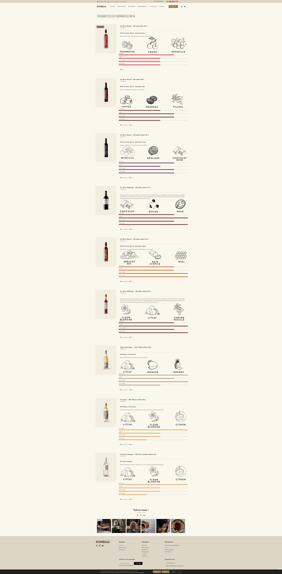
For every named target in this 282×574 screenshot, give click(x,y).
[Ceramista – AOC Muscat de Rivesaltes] (105, 412)
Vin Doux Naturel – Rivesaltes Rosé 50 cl (133, 26)
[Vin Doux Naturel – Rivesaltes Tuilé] (105, 92)
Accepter (157, 571)
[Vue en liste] (133, 16)
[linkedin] (144, 515)
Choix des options (124, 229)
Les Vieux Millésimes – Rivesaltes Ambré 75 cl (135, 187)
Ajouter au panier (124, 125)
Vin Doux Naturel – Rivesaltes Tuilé (132, 79)
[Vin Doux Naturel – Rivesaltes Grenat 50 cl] (105, 148)
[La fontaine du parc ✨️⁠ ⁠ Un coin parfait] (134, 526)
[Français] (175, 1)
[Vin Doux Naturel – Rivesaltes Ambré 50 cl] (105, 252)
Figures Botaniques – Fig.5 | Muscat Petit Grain (135, 347)
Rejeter (165, 571)
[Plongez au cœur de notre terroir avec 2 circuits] (163, 526)
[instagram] (141, 515)
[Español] (177, 1)
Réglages (174, 571)
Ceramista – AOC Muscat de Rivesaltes (133, 399)
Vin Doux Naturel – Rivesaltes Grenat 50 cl (134, 135)
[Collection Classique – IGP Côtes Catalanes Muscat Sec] (105, 467)
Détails (122, 69)
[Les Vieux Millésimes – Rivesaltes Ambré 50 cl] (105, 304)
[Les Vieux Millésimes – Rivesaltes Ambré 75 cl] (105, 200)
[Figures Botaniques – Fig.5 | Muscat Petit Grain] (105, 360)
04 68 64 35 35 (102, 1)
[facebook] (138, 515)
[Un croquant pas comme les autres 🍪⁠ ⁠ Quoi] (148, 526)
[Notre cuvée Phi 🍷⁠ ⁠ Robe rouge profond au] (119, 526)
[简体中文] (170, 1)
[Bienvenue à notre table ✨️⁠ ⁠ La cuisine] (104, 526)
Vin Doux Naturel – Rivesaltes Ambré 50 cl (134, 239)
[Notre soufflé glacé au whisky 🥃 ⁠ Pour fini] (178, 526)
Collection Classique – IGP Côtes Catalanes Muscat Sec (138, 454)
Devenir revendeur (158, 1)
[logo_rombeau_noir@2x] (101, 6)
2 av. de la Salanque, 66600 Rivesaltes (118, 1)
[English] (173, 1)
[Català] (168, 1)
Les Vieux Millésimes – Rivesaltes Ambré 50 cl (135, 291)
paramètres (141, 572)
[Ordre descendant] (113, 16)
